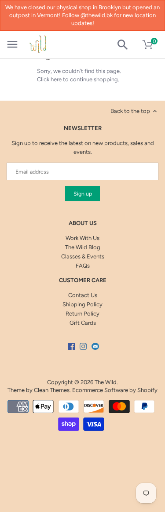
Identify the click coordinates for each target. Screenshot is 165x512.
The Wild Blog (82, 247)
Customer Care (82, 280)
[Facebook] (71, 346)
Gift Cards (83, 323)
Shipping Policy (82, 304)
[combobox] (126, 45)
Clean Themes (52, 390)
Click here (49, 79)
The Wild (106, 382)
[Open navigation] (12, 44)
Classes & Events (82, 256)
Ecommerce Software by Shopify (115, 390)
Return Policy (82, 313)
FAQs (83, 265)
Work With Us (82, 238)
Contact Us (82, 295)
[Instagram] (83, 346)
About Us (83, 223)
